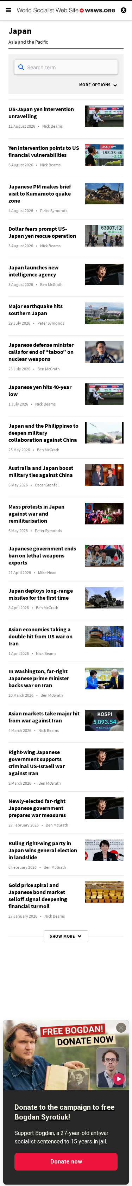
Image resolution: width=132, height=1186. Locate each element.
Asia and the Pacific (28, 42)
